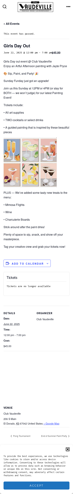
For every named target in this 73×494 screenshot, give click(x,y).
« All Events (11, 24)
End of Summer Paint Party (54, 435)
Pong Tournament (21, 435)
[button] (67, 449)
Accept (37, 485)
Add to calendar (28, 263)
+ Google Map (51, 423)
